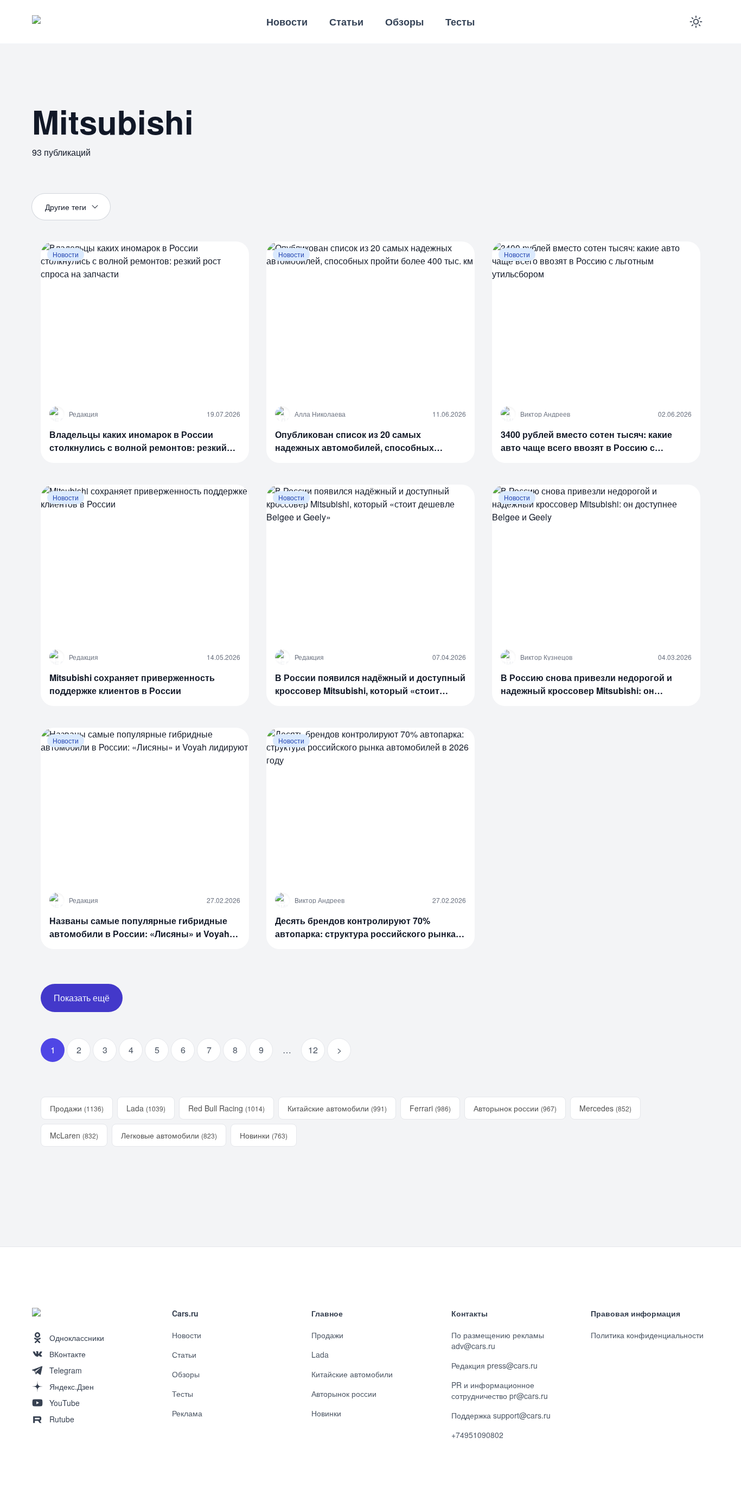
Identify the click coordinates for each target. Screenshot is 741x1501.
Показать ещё (82, 997)
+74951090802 (477, 1434)
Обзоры (404, 22)
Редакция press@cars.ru (494, 1365)
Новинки (264, 1135)
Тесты (460, 22)
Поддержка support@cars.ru (501, 1415)
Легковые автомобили (169, 1135)
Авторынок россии (515, 1108)
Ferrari (430, 1108)
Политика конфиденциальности (647, 1335)
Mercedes (605, 1108)
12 (313, 1050)
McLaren (74, 1135)
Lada (145, 1108)
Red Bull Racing (226, 1108)
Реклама (187, 1413)
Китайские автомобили (337, 1108)
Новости (287, 22)
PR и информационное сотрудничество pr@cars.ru (499, 1390)
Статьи (346, 22)
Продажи (77, 1108)
